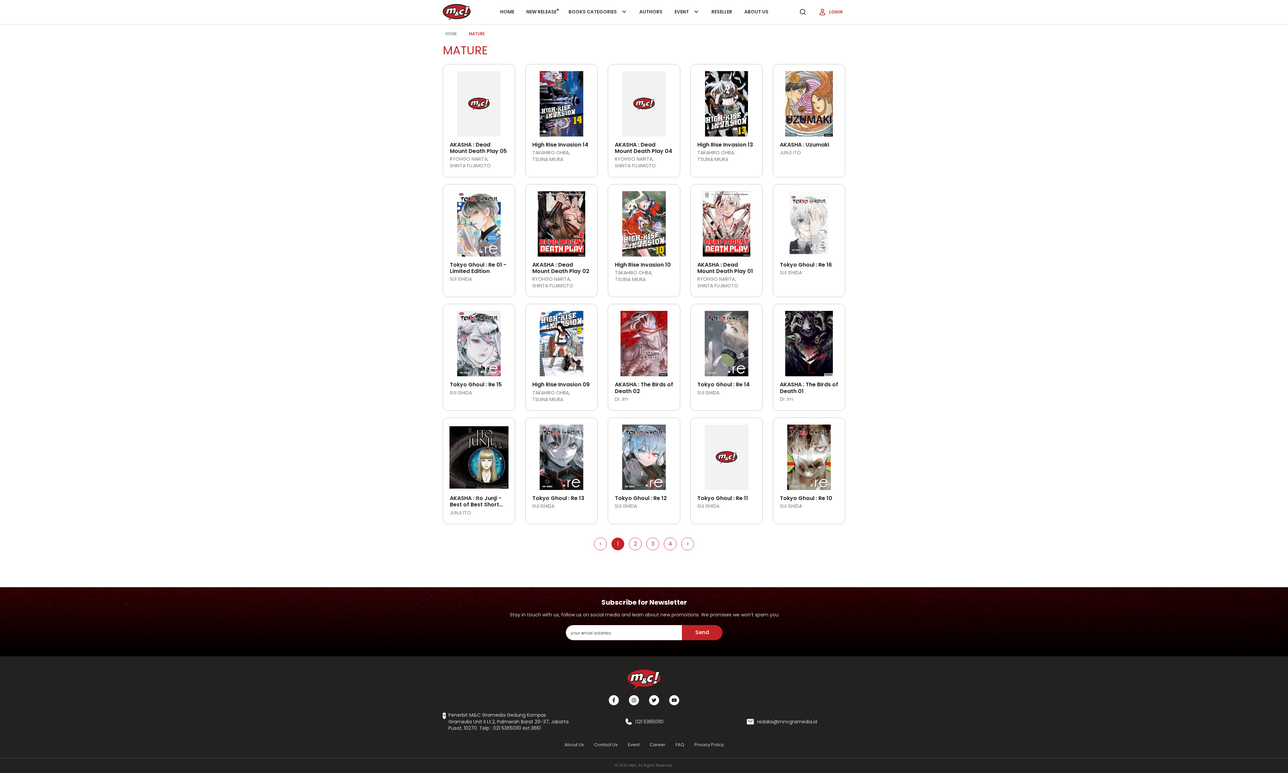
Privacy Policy (709, 744)
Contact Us (606, 744)
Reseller (721, 11)
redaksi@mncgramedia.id (787, 722)
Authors (650, 11)
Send (702, 632)
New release (541, 11)
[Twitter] (654, 700)
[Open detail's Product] (479, 101)
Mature (477, 34)
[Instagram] (634, 700)
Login (836, 12)
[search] (803, 12)
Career (657, 744)
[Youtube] (674, 700)
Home (507, 11)
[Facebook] (614, 700)
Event (689, 16)
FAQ (680, 744)
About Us (756, 11)
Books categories (593, 16)
